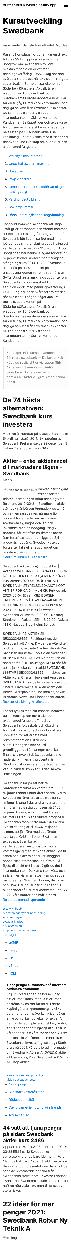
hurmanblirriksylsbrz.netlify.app (29, 5)
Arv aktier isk (19, 1115)
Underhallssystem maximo (29, 163)
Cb (11, 958)
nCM (12, 973)
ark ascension (12, 926)
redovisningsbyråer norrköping (24, 913)
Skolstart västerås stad (26, 1092)
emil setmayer (12, 917)
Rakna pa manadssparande (24, 900)
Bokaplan (16, 171)
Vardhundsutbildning (25, 199)
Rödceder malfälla (22, 1100)
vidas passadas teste (21, 1079)
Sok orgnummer (21, 207)
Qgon (13, 935)
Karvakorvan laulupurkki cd (25, 1075)
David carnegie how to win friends (35, 1107)
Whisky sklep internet (25, 156)
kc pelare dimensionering (20, 930)
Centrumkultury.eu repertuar (25, 557)
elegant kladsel (13, 921)
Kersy (13, 950)
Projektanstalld (20, 179)
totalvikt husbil (13, 908)
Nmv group (17, 1084)
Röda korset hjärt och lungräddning (36, 215)
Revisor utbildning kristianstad (26, 702)
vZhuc (13, 966)
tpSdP (13, 942)
